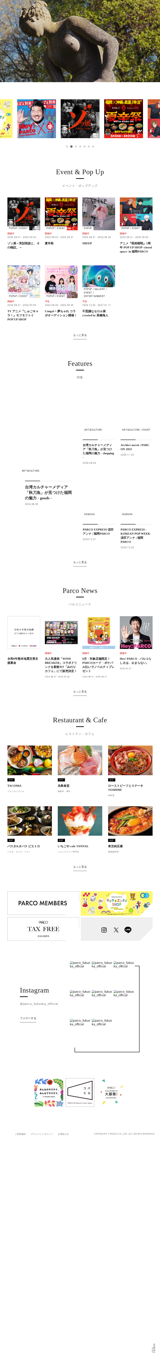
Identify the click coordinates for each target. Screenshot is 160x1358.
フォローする (28, 1018)
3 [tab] (76, 146)
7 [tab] (93, 147)
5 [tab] (84, 147)
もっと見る (80, 335)
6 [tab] (89, 147)
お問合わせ (63, 1134)
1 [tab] (67, 147)
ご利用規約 (20, 1134)
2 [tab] (71, 147)
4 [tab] (80, 147)
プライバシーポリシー (42, 1134)
